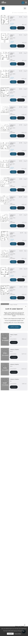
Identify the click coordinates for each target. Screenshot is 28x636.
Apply (13, 28)
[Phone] (23, 2)
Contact (21, 28)
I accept (10, 633)
